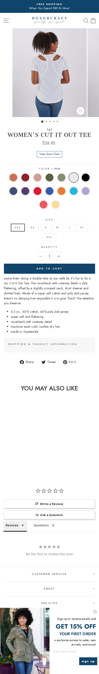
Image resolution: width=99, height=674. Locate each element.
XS (33, 227)
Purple (25, 191)
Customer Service (49, 574)
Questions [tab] (41, 525)
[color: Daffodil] (25, 464)
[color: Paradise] (20, 464)
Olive (49, 177)
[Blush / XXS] (14, 455)
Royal (49, 191)
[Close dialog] (95, 611)
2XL (49, 237)
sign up (88, 661)
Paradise (43, 204)
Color (49, 168)
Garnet (25, 177)
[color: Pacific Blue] (9, 464)
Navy (13, 191)
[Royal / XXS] (25, 459)
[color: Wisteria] (14, 464)
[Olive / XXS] (20, 455)
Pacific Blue (73, 191)
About (49, 588)
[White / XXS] (30, 455)
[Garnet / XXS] (9, 455)
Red (37, 191)
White (73, 177)
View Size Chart (49, 154)
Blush (37, 177)
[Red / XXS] (20, 459)
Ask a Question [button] (51, 515)
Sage (61, 177)
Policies (49, 603)
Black (85, 177)
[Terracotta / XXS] (4, 455)
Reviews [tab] (12, 525)
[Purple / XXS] (14, 459)
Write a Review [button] (51, 504)
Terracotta (13, 177)
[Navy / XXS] (9, 459)
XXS (18, 227)
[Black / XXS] (4, 459)
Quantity (49, 247)
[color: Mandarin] (30, 459)
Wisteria (85, 191)
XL (82, 227)
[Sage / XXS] (25, 455)
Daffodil (55, 204)
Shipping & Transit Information (42, 344)
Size (49, 219)
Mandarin (61, 191)
